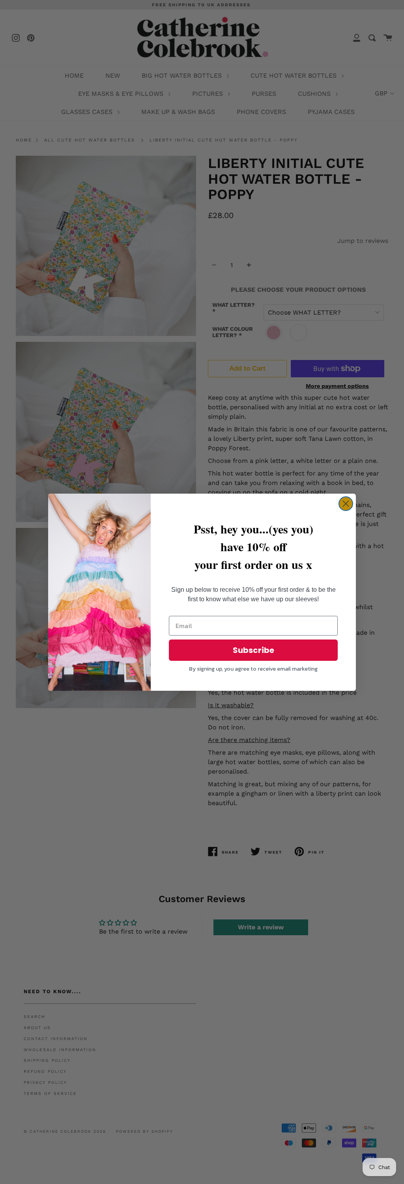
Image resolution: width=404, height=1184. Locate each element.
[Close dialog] (346, 504)
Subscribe (253, 650)
